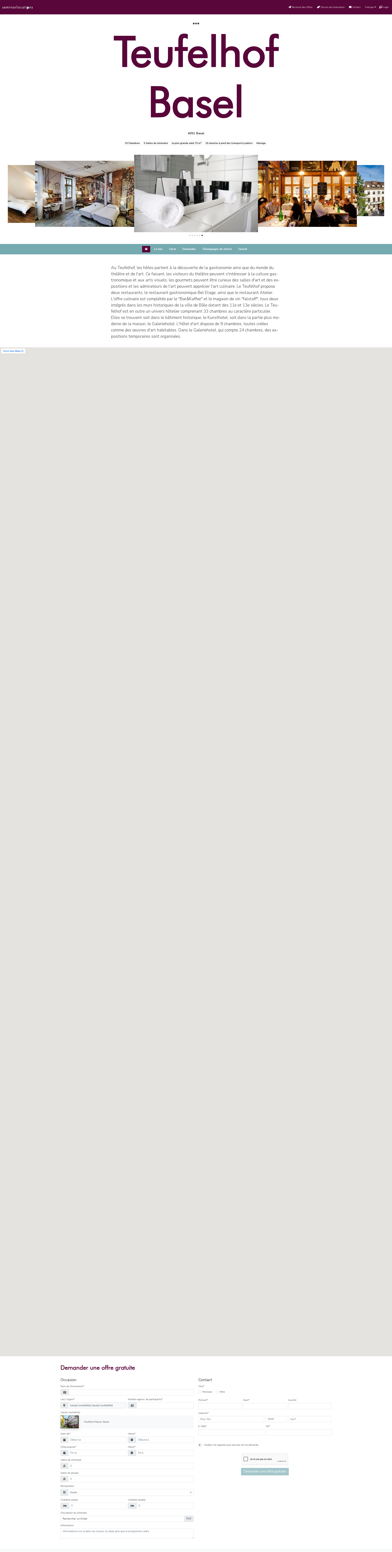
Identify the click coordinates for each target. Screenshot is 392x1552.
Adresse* (203, 1413)
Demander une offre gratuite (265, 1471)
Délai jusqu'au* (68, 1447)
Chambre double (137, 1500)
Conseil (242, 249)
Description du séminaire (73, 1513)
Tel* (268, 1426)
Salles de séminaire (70, 1460)
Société (292, 1400)
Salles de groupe (69, 1473)
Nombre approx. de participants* (145, 1399)
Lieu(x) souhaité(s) (70, 1412)
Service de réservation (333, 7)
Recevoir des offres (302, 7)
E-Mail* (202, 1426)
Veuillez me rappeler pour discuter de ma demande (231, 1445)
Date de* (65, 1433)
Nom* (246, 1400)
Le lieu (158, 249)
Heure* (132, 1433)
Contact (356, 7)
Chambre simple (69, 1500)
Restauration (67, 1486)
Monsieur (207, 1392)
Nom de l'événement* (72, 1386)
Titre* (201, 1386)
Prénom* (203, 1400)
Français (370, 7)
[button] (189, 235)
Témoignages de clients (217, 249)
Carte (172, 249)
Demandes (189, 249)
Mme (222, 1392)
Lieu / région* (67, 1399)
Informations (67, 1525)
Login (385, 7)
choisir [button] (73, 1492)
